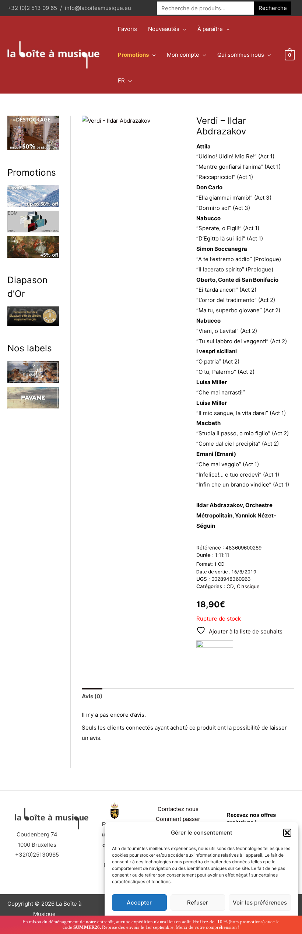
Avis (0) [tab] (92, 696)
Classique (248, 586)
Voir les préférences (260, 902)
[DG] (214, 653)
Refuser (197, 902)
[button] (287, 832)
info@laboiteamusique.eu (98, 7)
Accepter (139, 902)
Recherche (273, 7)
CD (230, 586)
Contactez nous (178, 808)
